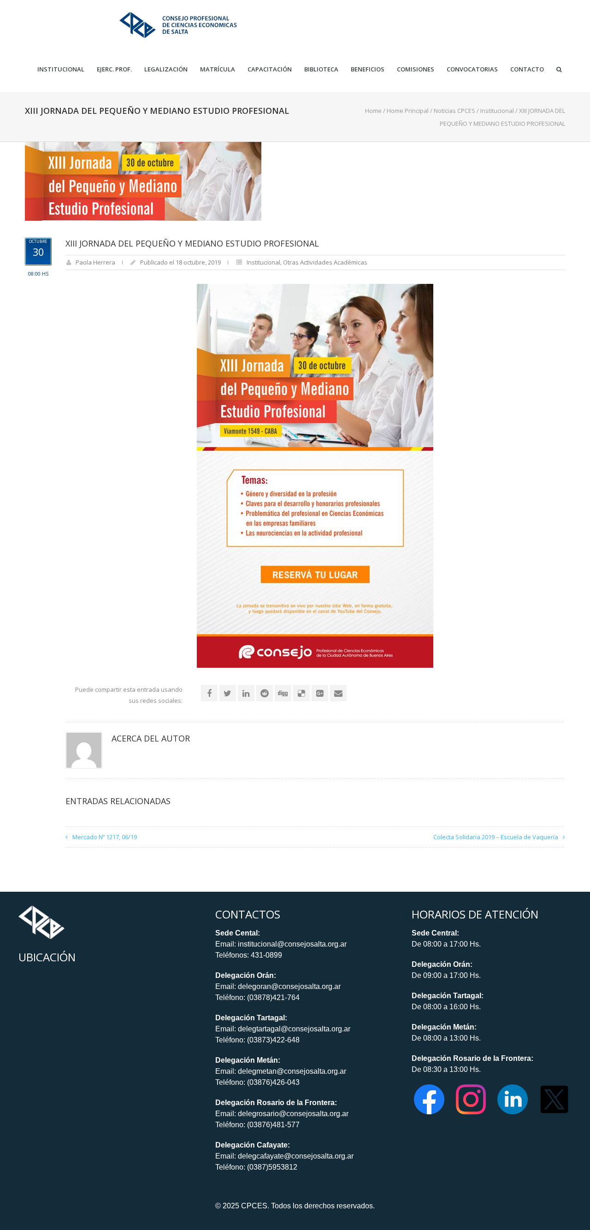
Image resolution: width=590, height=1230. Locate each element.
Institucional (60, 69)
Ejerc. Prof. (114, 69)
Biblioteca (321, 69)
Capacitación (270, 69)
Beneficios (367, 69)
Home (373, 110)
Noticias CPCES (454, 110)
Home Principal (408, 110)
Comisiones (415, 69)
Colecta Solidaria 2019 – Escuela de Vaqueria (495, 837)
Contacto (527, 69)
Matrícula (217, 69)
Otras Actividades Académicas (325, 262)
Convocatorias (472, 69)
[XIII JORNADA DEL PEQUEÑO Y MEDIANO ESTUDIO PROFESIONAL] (143, 181)
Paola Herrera (95, 262)
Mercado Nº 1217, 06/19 (104, 837)
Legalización (166, 69)
